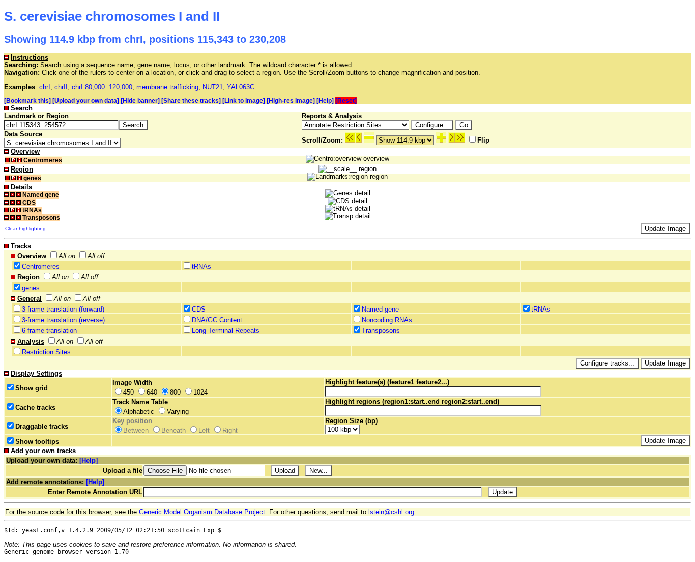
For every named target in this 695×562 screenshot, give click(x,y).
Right (230, 430)
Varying (178, 411)
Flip (483, 140)
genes (31, 288)
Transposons (381, 330)
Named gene (380, 309)
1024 (200, 392)
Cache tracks (35, 407)
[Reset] (346, 100)
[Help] (325, 100)
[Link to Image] (243, 100)
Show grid (31, 388)
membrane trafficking (167, 87)
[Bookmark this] (27, 100)
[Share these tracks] (191, 100)
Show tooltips (37, 441)
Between (136, 430)
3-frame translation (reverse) (63, 320)
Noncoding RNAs (387, 320)
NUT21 (212, 87)
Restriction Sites (46, 352)
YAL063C (240, 87)
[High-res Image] (291, 100)
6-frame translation (49, 330)
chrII (61, 87)
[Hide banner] (140, 100)
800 (175, 392)
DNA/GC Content (217, 320)
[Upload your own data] (85, 100)
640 (152, 392)
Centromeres (41, 266)
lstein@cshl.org (391, 512)
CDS (199, 309)
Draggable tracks (41, 426)
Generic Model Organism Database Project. (203, 512)
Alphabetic (138, 411)
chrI (44, 87)
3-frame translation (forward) (63, 309)
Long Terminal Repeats (225, 330)
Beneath (173, 430)
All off (96, 256)
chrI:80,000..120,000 (102, 87)
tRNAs (201, 266)
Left (204, 430)
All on (67, 256)
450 (128, 392)
